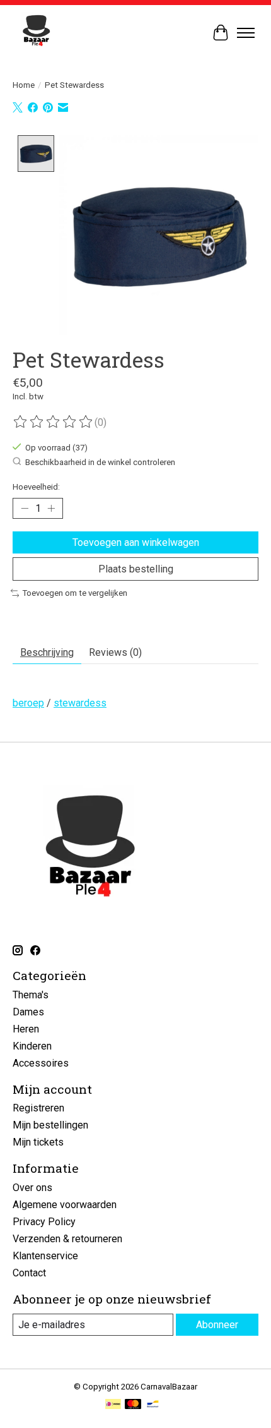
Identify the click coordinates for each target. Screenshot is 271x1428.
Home (24, 85)
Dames (28, 1012)
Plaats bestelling (135, 569)
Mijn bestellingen (50, 1125)
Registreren (38, 1108)
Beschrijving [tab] (47, 652)
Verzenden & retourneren (67, 1239)
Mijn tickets (38, 1142)
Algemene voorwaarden (65, 1205)
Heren (26, 1029)
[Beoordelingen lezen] (54, 422)
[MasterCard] (133, 1405)
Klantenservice (45, 1256)
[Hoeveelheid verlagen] (24, 508)
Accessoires (41, 1063)
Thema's (31, 995)
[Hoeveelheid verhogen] (51, 508)
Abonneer (217, 1325)
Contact (29, 1273)
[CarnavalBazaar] (36, 32)
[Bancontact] (153, 1405)
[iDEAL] (113, 1405)
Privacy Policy (44, 1222)
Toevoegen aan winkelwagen (135, 542)
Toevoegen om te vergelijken (74, 593)
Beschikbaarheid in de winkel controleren (100, 462)
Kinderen (32, 1046)
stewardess (80, 703)
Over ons (32, 1188)
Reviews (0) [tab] (115, 652)
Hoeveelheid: (36, 487)
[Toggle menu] (245, 32)
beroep (28, 703)
